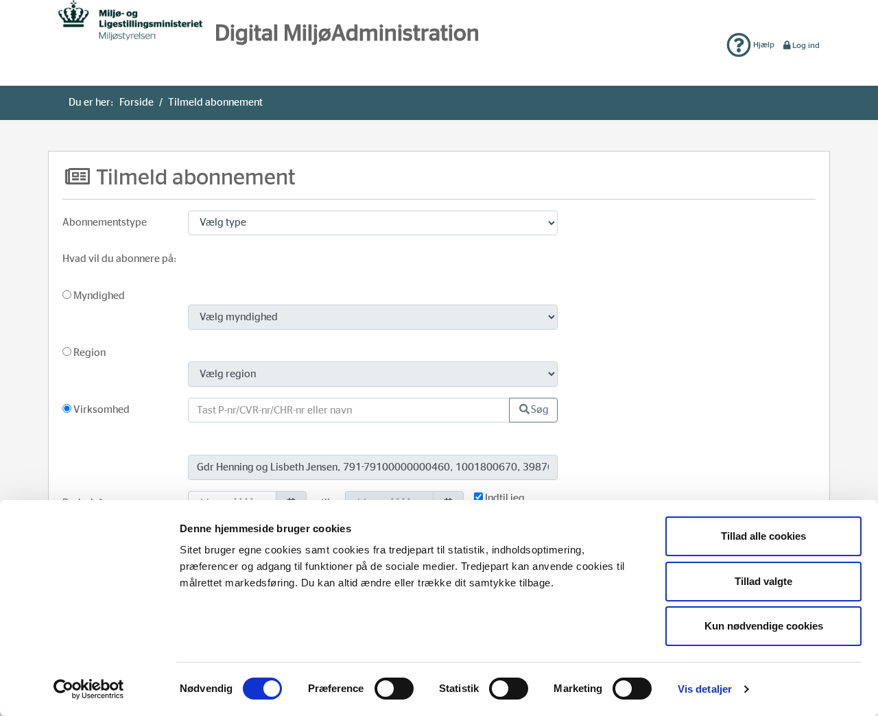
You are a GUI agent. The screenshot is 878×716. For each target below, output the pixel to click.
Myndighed (98, 296)
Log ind (806, 45)
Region (88, 353)
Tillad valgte (763, 581)
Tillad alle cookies (763, 536)
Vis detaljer (705, 689)
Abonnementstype (104, 222)
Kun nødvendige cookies (763, 626)
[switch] (394, 689)
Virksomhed (100, 410)
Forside (136, 102)
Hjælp (762, 44)
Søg (540, 410)
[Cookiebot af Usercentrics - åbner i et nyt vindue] (89, 689)
